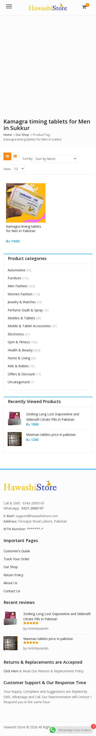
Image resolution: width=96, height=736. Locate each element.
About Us (10, 583)
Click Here (10, 671)
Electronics (16, 334)
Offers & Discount (21, 374)
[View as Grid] (7, 156)
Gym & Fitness (19, 342)
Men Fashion (17, 286)
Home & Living (19, 358)
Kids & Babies (18, 366)
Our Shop (10, 567)
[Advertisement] (48, 65)
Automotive (16, 270)
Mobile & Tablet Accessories (29, 326)
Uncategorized (19, 382)
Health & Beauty (20, 350)
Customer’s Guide (16, 551)
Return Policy (13, 575)
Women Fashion (20, 294)
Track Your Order (16, 559)
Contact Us (11, 591)
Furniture (14, 278)
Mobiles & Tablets (21, 318)
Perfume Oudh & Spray (25, 310)
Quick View (28, 226)
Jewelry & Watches (22, 302)
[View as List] (15, 156)
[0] (84, 7)
